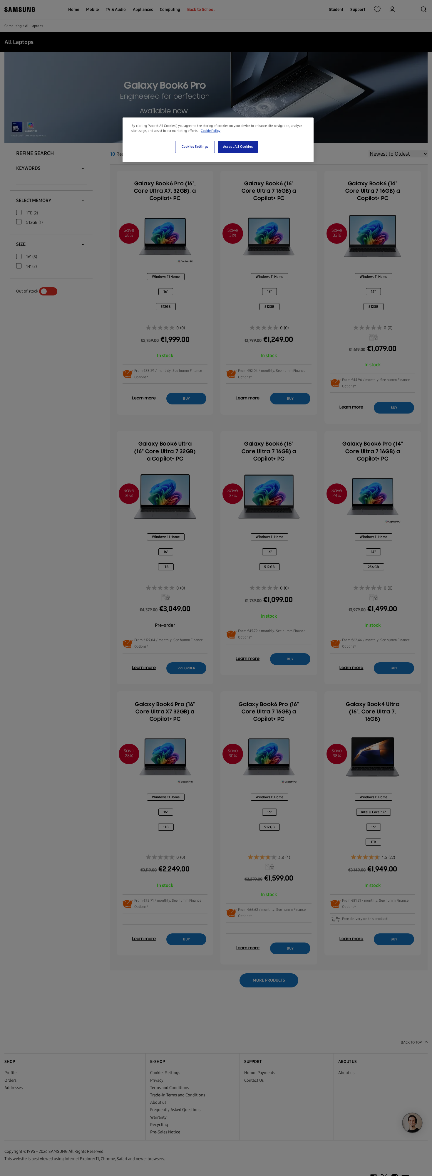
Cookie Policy (210, 131)
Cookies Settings (195, 147)
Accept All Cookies (238, 147)
